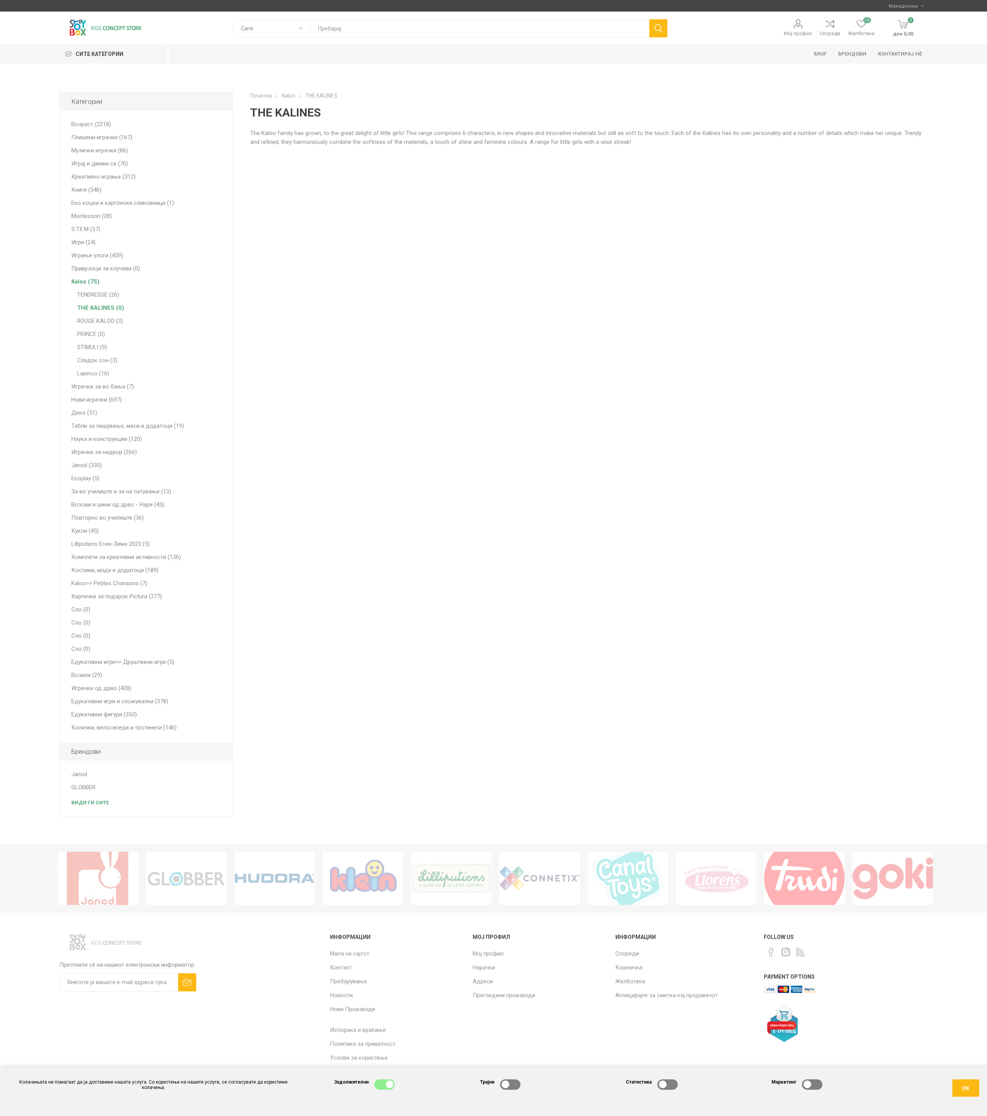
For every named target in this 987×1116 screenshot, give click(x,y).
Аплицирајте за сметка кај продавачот (666, 995)
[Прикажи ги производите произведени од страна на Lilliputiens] (451, 878)
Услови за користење (359, 1057)
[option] (98, 878)
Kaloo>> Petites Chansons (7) (109, 583)
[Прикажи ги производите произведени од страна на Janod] (98, 878)
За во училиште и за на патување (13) (121, 491)
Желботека (630, 981)
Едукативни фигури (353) (104, 714)
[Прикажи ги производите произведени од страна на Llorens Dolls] (716, 878)
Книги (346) (86, 189)
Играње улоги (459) (97, 255)
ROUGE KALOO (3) (100, 320)
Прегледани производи (504, 995)
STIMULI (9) (92, 347)
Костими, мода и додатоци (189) (114, 570)
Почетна (261, 96)
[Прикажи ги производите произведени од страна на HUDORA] (274, 878)
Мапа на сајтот (349, 953)
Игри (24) (83, 242)
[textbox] (479, 28)
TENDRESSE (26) (98, 294)
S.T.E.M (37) (85, 229)
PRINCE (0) (91, 334)
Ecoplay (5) (85, 478)
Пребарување (348, 981)
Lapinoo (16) (93, 373)
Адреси (483, 981)
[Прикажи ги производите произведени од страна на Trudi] (804, 878)
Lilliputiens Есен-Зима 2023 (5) (110, 543)
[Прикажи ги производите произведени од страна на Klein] (363, 878)
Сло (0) (80, 609)
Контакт (341, 967)
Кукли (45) (85, 530)
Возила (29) (86, 675)
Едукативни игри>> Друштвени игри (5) (122, 661)
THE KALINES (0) (100, 307)
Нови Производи (352, 1009)
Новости (341, 995)
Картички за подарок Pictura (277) (116, 596)
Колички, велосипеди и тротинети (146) (124, 727)
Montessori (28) (91, 216)
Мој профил (798, 33)
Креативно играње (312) (103, 176)
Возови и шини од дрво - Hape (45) (117, 504)
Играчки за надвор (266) (104, 452)
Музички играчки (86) (99, 150)
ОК (966, 1088)
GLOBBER (83, 787)
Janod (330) (86, 465)
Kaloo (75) (85, 281)
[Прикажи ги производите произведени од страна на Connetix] (539, 878)
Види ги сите (90, 802)
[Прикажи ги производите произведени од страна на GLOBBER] (186, 878)
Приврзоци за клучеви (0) (105, 268)
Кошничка (628, 967)
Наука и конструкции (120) (106, 439)
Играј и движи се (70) (99, 163)
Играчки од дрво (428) (101, 688)
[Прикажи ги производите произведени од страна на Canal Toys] (628, 878)
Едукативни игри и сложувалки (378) (119, 701)
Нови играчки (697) (96, 399)
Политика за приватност (363, 1043)
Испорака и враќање (358, 1030)
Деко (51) (84, 412)
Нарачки (484, 967)
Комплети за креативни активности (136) (126, 557)
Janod (79, 774)
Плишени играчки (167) (101, 137)
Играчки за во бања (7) (102, 386)
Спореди (830, 33)
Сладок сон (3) (97, 360)
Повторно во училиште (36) (107, 517)
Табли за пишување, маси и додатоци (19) (127, 425)
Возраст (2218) (91, 124)
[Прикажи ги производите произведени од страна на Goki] (892, 878)
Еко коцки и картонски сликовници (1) (122, 202)
